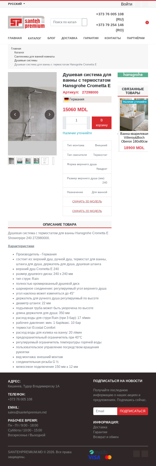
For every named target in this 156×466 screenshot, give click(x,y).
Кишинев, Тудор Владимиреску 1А (34, 386)
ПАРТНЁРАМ (136, 38)
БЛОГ (51, 38)
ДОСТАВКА (69, 38)
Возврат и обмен (106, 437)
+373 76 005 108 (20, 399)
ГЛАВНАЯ (15, 38)
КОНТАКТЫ (113, 38)
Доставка (100, 427)
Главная (16, 48)
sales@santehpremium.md (27, 412)
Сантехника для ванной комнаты (34, 56)
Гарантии (100, 432)
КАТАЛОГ (34, 38)
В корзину (102, 123)
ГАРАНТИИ (91, 38)
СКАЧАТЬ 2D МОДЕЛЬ (87, 211)
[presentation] (15, 115)
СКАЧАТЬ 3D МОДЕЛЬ (87, 201)
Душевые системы (25, 60)
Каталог (19, 52)
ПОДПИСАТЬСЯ (132, 411)
